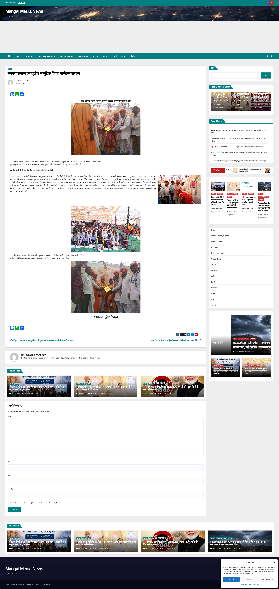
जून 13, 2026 (222, 101)
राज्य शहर (96, 56)
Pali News (215, 247)
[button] (275, 562)
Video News (83, 56)
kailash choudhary (24, 81)
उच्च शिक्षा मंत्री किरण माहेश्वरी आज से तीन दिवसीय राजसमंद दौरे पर (175, 340)
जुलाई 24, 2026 (217, 548)
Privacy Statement (253, 584)
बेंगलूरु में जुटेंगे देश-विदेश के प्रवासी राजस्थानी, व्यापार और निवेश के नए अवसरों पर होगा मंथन (38, 388)
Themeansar (46, 584)
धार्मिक (89, 383)
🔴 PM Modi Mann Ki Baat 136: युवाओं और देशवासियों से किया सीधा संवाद (170, 388)
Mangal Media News (24, 11)
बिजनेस (133, 56)
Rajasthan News (263, 196)
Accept (231, 579)
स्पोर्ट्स (115, 56)
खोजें (212, 68)
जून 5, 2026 (242, 101)
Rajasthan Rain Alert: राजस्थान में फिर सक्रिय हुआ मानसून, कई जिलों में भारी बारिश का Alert (238, 543)
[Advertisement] (139, 37)
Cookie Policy (243, 584)
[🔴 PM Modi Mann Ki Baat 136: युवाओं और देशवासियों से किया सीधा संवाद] (249, 186)
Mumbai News (217, 241)
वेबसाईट (10, 489)
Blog (9, 68)
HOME (17, 56)
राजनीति (105, 56)
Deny (249, 579)
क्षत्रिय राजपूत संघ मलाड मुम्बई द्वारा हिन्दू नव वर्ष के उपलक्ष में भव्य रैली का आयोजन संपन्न (43, 340)
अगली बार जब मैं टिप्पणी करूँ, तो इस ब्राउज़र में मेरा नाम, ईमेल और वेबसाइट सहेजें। (36, 503)
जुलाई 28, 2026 (83, 548)
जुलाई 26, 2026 (150, 548)
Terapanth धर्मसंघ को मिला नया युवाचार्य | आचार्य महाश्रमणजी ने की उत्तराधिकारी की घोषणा (104, 388)
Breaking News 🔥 (47, 56)
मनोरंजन (123, 56)
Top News (29, 56)
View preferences (267, 579)
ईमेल (10, 475)
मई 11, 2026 (263, 101)
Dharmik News (66, 56)
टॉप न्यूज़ (17, 383)
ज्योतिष (213, 265)
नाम (9, 462)
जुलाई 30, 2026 (16, 548)
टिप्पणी (10, 416)
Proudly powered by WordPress (15, 584)
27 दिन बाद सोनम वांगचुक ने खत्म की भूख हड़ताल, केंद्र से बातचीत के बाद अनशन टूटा (238, 161)
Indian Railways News (220, 236)
